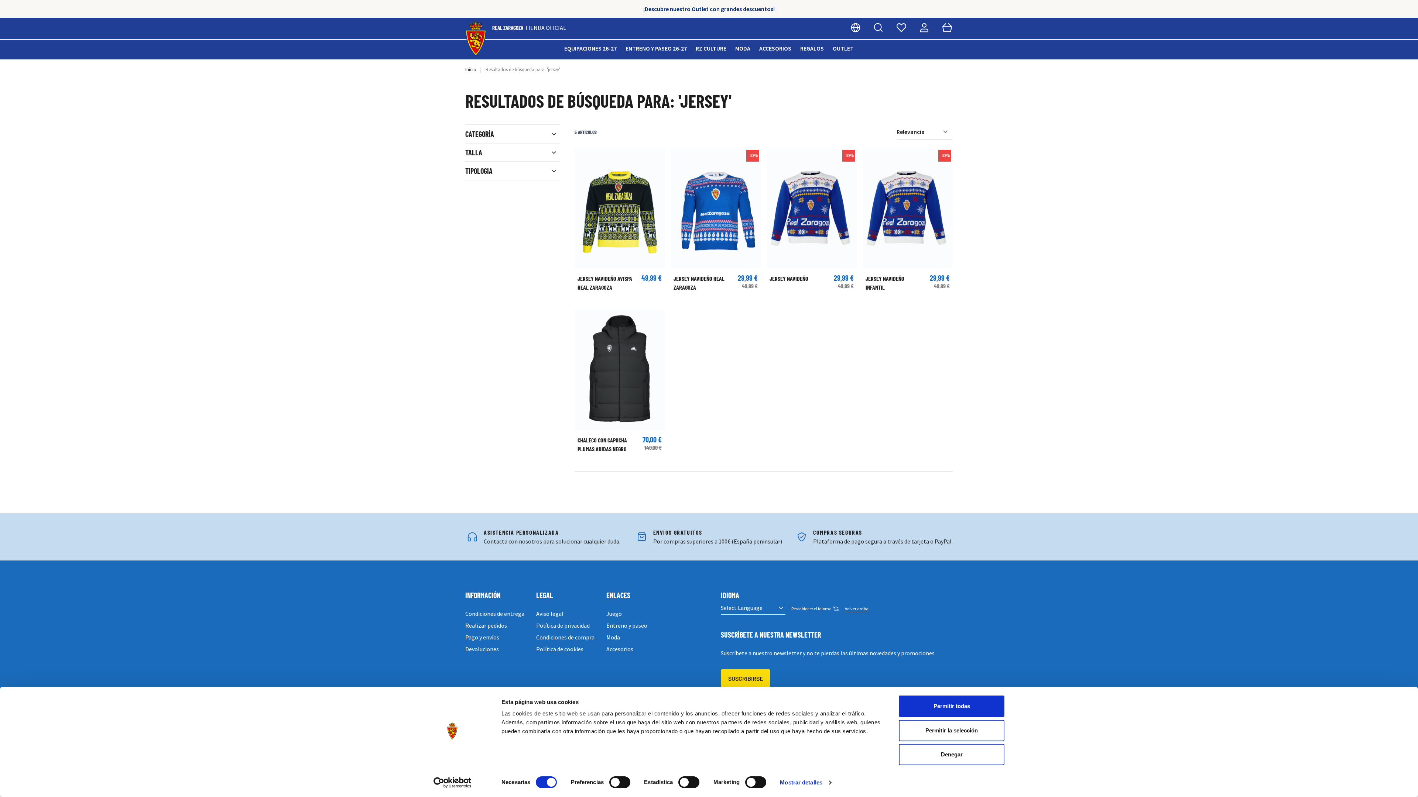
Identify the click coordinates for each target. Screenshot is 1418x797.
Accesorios (775, 48)
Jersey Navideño (789, 278)
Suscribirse (745, 678)
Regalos (812, 48)
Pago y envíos (482, 637)
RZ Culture (711, 48)
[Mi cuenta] (924, 27)
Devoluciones (482, 649)
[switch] (619, 782)
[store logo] (475, 38)
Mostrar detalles (801, 782)
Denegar (952, 754)
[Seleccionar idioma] (855, 27)
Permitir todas (952, 706)
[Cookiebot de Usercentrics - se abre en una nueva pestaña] (452, 782)
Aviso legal (550, 613)
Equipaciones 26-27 (590, 48)
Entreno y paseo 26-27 (656, 48)
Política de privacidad (563, 625)
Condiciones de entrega (494, 613)
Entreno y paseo (626, 625)
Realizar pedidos (486, 625)
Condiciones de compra (565, 637)
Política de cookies (559, 649)
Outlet (843, 48)
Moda (742, 48)
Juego (614, 613)
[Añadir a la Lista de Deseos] (584, 157)
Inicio (470, 69)
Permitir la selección (951, 730)
